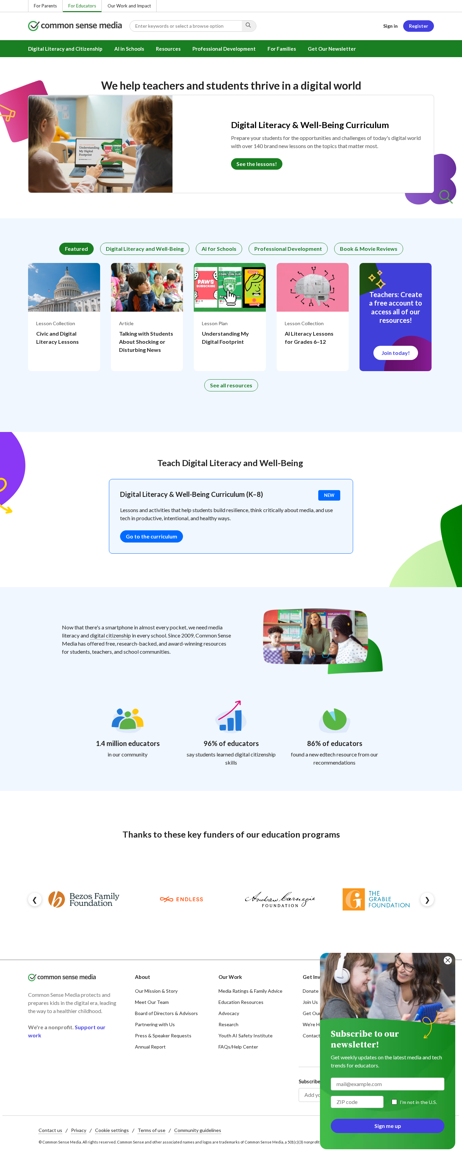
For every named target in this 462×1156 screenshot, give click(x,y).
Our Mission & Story (156, 991)
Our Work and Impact (129, 5)
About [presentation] (142, 977)
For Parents (45, 5)
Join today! (396, 353)
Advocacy (228, 1013)
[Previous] (35, 899)
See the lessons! (256, 164)
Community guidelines (197, 1130)
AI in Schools (129, 49)
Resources (168, 49)
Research (228, 1024)
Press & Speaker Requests (163, 1035)
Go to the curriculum (151, 536)
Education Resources (240, 1002)
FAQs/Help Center (238, 1047)
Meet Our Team (152, 1002)
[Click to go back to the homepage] (79, 26)
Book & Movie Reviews (368, 248)
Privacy (78, 1130)
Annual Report (150, 1047)
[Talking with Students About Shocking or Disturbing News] (147, 317)
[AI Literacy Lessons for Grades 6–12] (313, 317)
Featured (76, 248)
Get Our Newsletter (332, 49)
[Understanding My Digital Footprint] (230, 317)
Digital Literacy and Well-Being (145, 248)
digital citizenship (110, 635)
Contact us (50, 1130)
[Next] (427, 899)
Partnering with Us (155, 1024)
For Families (282, 49)
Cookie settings (112, 1130)
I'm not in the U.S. (418, 1102)
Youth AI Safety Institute (245, 1035)
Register (418, 26)
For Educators (82, 5)
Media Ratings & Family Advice (250, 991)
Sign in (390, 26)
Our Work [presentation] (230, 977)
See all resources (231, 385)
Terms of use (151, 1130)
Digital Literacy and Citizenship (65, 49)
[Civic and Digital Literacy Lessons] (64, 317)
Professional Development (224, 49)
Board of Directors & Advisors (166, 1013)
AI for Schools (219, 248)
